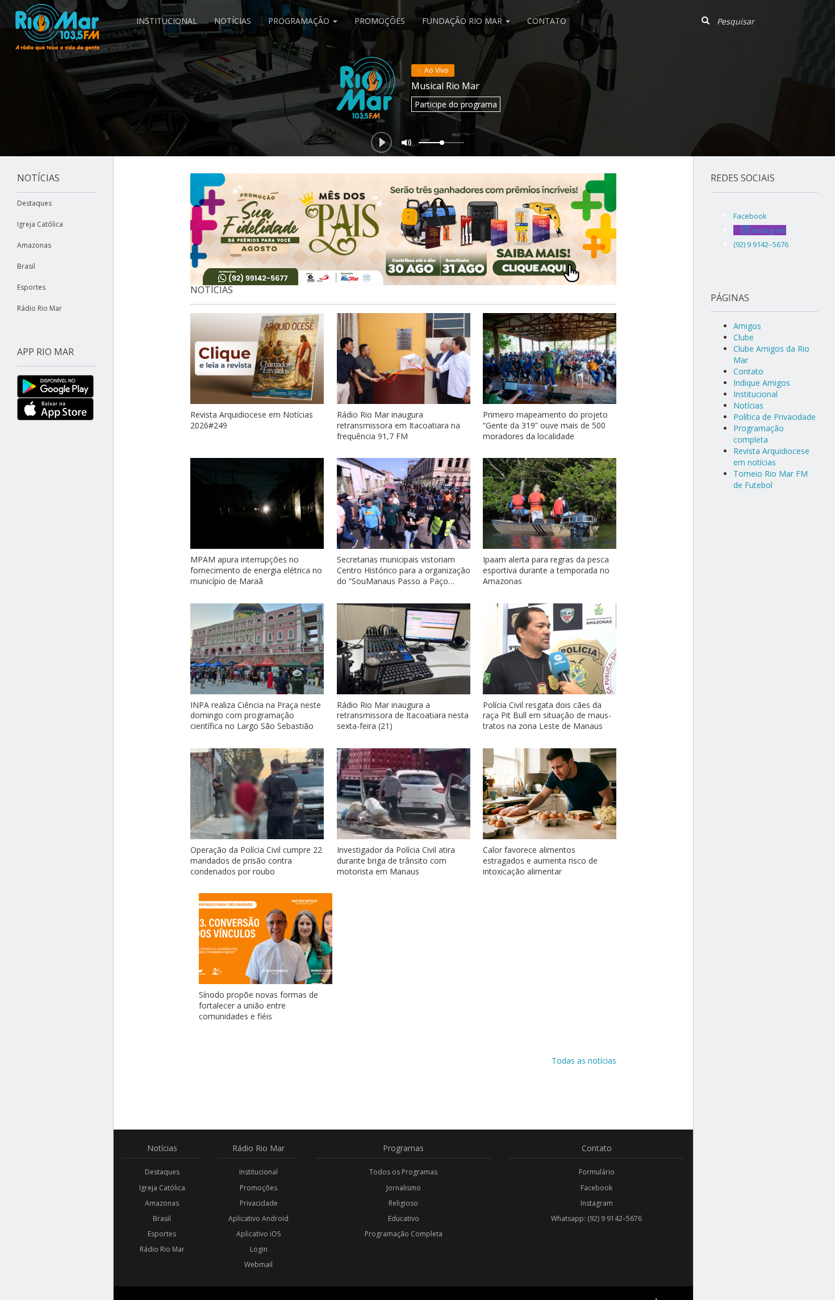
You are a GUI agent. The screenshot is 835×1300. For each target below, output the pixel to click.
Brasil (26, 266)
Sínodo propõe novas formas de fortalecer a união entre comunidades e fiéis (258, 1005)
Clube (743, 337)
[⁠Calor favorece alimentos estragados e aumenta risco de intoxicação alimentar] (549, 793)
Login (259, 1249)
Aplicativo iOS (258, 1234)
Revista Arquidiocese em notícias (771, 456)
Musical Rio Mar (445, 86)
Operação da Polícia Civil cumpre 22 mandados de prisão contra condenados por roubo (256, 860)
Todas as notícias (584, 1060)
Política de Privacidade (774, 416)
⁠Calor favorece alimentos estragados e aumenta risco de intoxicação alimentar (540, 860)
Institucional (166, 20)
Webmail (258, 1264)
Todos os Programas (403, 1172)
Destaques (34, 203)
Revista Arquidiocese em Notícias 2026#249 (251, 420)
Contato (546, 20)
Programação (300, 20)
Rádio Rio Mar (39, 308)
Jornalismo (403, 1188)
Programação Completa (403, 1234)
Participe (456, 104)
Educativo (403, 1218)
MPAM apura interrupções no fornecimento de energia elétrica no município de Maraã (256, 570)
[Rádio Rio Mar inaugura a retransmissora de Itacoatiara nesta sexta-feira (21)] (403, 648)
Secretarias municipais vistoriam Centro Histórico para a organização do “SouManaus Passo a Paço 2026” (403, 575)
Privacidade (259, 1203)
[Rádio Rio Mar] (57, 14)
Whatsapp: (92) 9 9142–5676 (596, 1218)
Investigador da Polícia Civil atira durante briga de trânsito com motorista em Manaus (396, 860)
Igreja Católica (40, 224)
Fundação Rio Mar (463, 20)
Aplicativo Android (258, 1218)
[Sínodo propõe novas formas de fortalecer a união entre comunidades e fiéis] (265, 938)
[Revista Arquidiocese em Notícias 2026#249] (257, 358)
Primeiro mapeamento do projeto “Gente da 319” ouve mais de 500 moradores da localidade (545, 425)
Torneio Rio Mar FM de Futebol (770, 479)
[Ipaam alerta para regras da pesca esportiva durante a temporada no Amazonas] (549, 503)
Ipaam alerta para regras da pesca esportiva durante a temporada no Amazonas (546, 570)
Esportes (31, 287)
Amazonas (34, 245)
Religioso (403, 1203)
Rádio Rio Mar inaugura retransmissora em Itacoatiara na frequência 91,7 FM (398, 425)
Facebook (596, 1188)
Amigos (747, 325)
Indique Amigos (761, 382)
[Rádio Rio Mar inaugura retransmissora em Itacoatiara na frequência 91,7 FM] (403, 358)
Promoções (379, 20)
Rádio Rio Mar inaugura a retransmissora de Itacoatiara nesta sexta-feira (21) (403, 715)
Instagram (597, 1203)
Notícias (232, 20)
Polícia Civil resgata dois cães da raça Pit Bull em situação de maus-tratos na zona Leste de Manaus (547, 715)
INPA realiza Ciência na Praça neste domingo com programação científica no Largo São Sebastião (255, 715)
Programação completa (758, 434)
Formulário (597, 1172)
